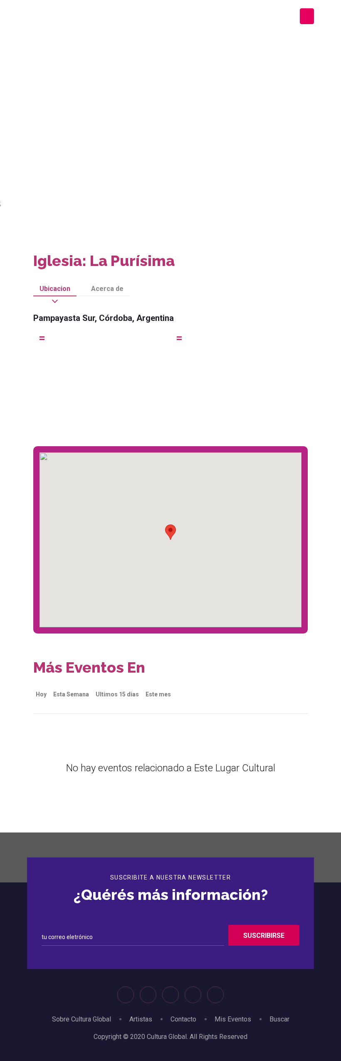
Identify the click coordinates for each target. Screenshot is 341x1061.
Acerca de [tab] (107, 289)
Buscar (279, 1019)
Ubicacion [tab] (55, 289)
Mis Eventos (233, 1019)
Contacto (183, 1019)
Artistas (140, 1019)
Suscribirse (263, 935)
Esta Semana (71, 694)
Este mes (158, 694)
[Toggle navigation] (307, 16)
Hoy (41, 694)
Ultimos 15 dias (117, 694)
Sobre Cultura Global (81, 1019)
